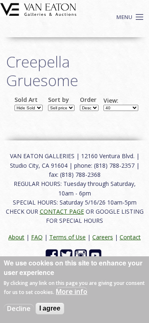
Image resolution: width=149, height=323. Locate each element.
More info (71, 291)
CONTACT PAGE (62, 211)
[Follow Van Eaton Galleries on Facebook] (53, 254)
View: (110, 101)
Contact (130, 237)
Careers (102, 237)
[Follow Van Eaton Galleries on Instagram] (81, 254)
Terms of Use (67, 237)
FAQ (37, 237)
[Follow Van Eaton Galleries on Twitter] (67, 254)
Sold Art (26, 100)
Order (88, 100)
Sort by (58, 100)
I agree (49, 308)
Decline (19, 308)
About (16, 237)
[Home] (38, 8)
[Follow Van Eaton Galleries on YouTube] (96, 254)
